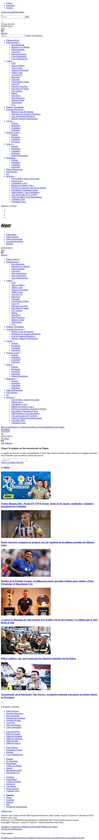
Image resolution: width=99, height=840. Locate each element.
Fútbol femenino (18, 49)
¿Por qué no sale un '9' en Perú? (24, 195)
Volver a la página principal (12, 462)
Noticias (14, 123)
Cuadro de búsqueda (33, 36)
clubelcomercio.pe (20, 838)
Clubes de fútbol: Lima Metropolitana (26, 197)
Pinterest (9, 802)
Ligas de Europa (13, 732)
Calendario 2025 (18, 199)
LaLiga (9, 121)
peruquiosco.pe (74, 838)
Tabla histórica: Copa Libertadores (25, 192)
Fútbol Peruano (12, 43)
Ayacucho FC (17, 75)
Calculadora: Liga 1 (19, 183)
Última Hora (11, 234)
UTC (13, 105)
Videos (9, 3)
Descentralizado (17, 45)
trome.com (50, 838)
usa (7, 174)
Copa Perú (15, 52)
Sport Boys (15, 96)
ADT (13, 63)
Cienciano (15, 79)
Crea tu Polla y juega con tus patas (25, 179)
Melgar (14, 93)
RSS (8, 804)
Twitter (9, 797)
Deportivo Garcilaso (19, 86)
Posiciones (15, 130)
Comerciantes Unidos (20, 82)
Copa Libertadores (18, 56)
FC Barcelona (12, 761)
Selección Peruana (18, 54)
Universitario (16, 102)
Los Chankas (16, 91)
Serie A (9, 144)
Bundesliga (10, 158)
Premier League (12, 132)
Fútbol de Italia (12, 741)
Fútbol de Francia (13, 743)
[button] (49, 434)
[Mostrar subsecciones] (20, 43)
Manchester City (13, 773)
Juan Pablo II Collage (20, 89)
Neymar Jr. (10, 784)
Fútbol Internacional (19, 155)
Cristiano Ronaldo (13, 782)
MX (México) (6, 443)
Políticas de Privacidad (39, 427)
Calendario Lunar (18, 202)
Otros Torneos (12, 747)
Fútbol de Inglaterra (14, 736)
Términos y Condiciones (20, 427)
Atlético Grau (16, 72)
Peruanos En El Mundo (15, 718)
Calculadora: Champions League (24, 190)
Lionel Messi (11, 779)
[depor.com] (6, 230)
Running (9, 244)
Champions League (14, 750)
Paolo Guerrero (12, 788)
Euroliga (9, 752)
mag (82, 838)
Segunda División (13, 720)
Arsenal (9, 768)
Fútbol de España (13, 734)
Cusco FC (15, 84)
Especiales (10, 5)
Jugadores (10, 777)
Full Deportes (11, 172)
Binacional (15, 77)
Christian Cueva (12, 791)
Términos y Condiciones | (11, 827)
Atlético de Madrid (14, 766)
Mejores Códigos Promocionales (24, 119)
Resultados (15, 126)
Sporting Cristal (17, 100)
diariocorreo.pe (61, 838)
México (4, 33)
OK (27, 17)
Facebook (10, 800)
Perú (3, 29)
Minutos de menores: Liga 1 (22, 185)
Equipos (9, 759)
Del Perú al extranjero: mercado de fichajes (28, 188)
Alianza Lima (16, 68)
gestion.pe (32, 838)
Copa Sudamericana (19, 59)
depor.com (5, 427)
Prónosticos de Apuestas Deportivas (25, 114)
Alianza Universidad (19, 70)
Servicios (10, 176)
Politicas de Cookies (56, 427)
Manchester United (14, 770)
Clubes (9, 61)
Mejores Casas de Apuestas (22, 112)
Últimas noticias (12, 40)
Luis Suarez (11, 786)
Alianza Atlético (17, 66)
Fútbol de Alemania (14, 739)
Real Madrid (11, 763)
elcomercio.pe (6, 838)
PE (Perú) (5, 439)
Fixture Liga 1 (17, 181)
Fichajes (9, 8)
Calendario (15, 128)
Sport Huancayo (18, 98)
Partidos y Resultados (15, 107)
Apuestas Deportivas (14, 109)
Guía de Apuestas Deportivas (23, 116)
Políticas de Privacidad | (31, 827)
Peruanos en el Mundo (20, 47)
